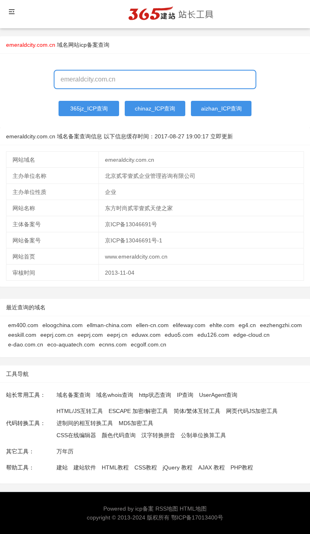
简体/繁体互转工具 (197, 411)
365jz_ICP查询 (89, 108)
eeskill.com (22, 335)
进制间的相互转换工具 (85, 423)
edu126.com (213, 335)
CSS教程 (145, 467)
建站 (62, 467)
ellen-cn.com (152, 325)
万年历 (65, 451)
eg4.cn (247, 325)
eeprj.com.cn (56, 335)
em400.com (23, 325)
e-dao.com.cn (25, 344)
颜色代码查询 (119, 435)
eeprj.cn (117, 335)
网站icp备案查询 (88, 45)
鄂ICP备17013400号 (197, 517)
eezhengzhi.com (281, 325)
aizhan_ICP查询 (221, 108)
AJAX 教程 (211, 467)
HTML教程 (115, 467)
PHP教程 (241, 467)
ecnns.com (113, 344)
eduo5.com (179, 335)
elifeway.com (189, 325)
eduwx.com (146, 335)
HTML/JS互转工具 (80, 411)
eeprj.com (90, 335)
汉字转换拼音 (158, 435)
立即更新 (221, 136)
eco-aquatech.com (71, 344)
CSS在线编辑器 (76, 435)
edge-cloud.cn (251, 335)
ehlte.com (222, 325)
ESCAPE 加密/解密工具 (138, 411)
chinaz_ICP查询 (155, 108)
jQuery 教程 (178, 467)
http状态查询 (155, 395)
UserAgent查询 (218, 395)
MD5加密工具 (136, 423)
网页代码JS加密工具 (252, 411)
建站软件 (84, 467)
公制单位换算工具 (203, 435)
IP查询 (185, 395)
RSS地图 (166, 508)
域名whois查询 (114, 395)
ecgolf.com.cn (148, 344)
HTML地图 (193, 508)
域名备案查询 (73, 395)
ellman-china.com (109, 325)
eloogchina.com (62, 325)
